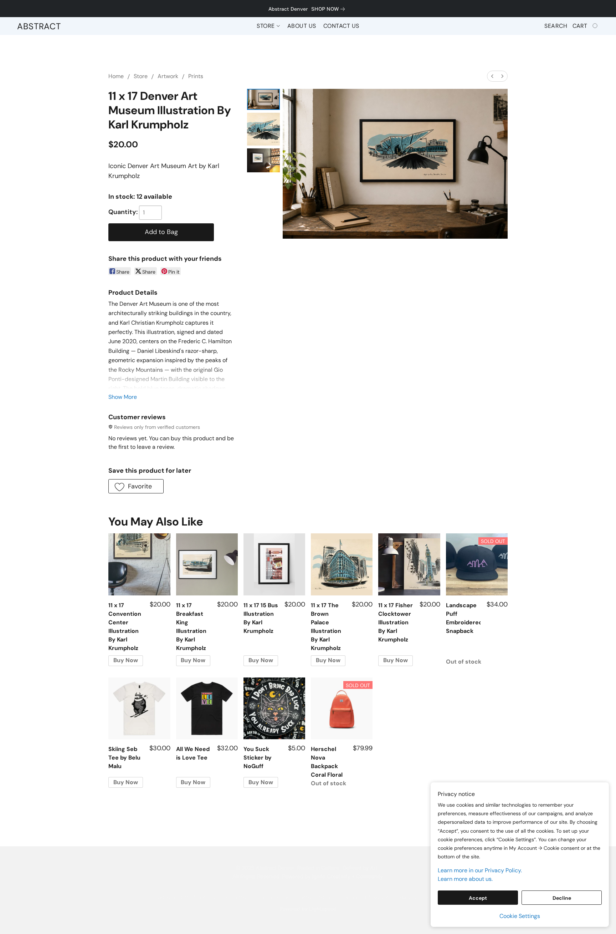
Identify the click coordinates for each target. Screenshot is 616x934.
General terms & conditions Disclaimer (202, 897)
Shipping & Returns (368, 897)
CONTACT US (341, 26)
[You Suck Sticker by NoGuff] (274, 708)
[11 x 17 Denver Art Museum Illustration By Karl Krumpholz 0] (263, 99)
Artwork (168, 76)
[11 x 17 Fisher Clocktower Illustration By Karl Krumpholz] (409, 564)
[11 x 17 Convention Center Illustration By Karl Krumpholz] (139, 564)
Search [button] (555, 26)
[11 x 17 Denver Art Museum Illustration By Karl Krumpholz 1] (263, 129)
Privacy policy (271, 897)
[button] (39, 26)
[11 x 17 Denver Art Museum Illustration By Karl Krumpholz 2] (263, 160)
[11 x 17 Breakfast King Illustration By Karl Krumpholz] (207, 564)
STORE (266, 26)
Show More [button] (122, 397)
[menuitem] (492, 76)
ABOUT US (301, 26)
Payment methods (316, 897)
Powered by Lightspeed (308, 908)
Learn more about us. (465, 879)
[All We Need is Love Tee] (207, 708)
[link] (329, 9)
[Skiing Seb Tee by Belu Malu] (139, 708)
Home (116, 76)
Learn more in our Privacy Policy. (480, 870)
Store (141, 76)
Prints (195, 76)
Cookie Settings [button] (519, 916)
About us (408, 897)
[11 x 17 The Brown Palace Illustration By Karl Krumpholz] (342, 564)
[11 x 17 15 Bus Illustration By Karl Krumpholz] (274, 564)
